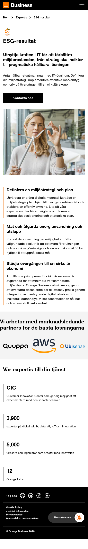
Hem (6, 17)
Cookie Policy (14, 507)
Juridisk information (17, 511)
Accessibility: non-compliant (22, 518)
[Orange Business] (17, 5)
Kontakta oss (22, 98)
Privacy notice (14, 514)
